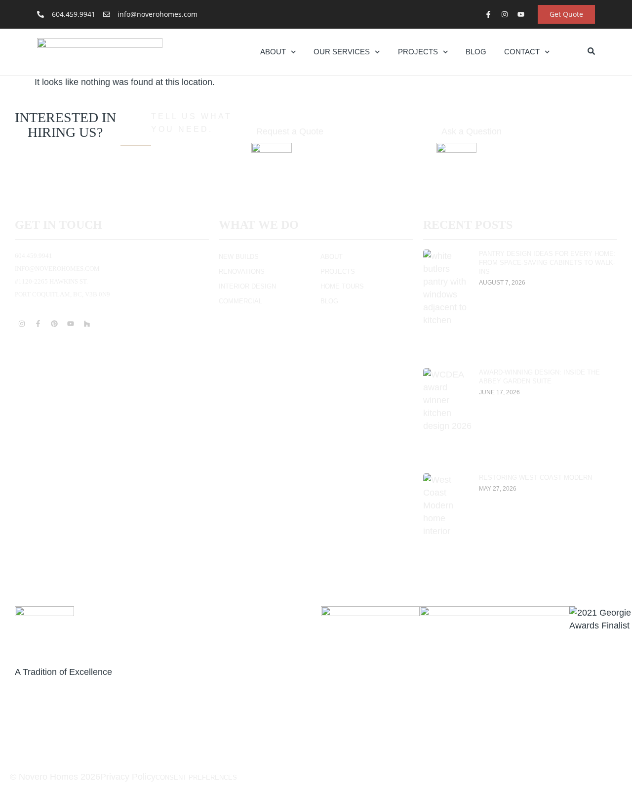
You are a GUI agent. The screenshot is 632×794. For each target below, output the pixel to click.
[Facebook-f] (488, 14)
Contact (522, 51)
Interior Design (247, 286)
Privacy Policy (128, 777)
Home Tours (342, 286)
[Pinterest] (54, 324)
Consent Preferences (196, 777)
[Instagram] (505, 14)
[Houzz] (87, 324)
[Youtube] (521, 14)
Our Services (342, 51)
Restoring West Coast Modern (535, 477)
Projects (418, 51)
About (273, 51)
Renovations (242, 271)
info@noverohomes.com (57, 268)
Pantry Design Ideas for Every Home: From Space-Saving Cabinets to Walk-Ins (547, 262)
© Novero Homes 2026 (55, 777)
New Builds (239, 256)
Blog (476, 51)
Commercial (240, 301)
